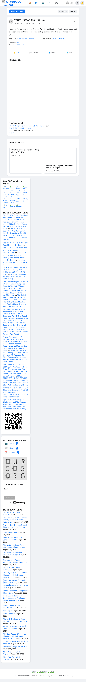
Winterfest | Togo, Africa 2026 (15, 647)
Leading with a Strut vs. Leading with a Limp (15, 262)
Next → (72, 11)
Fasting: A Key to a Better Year (15, 247)
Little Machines (9, 614)
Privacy (15, 676)
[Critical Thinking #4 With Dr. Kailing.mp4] (12, 188)
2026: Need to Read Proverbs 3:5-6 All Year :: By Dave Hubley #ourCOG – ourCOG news (15, 270)
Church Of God (58, 39)
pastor (23, 45)
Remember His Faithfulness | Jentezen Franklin (14, 627)
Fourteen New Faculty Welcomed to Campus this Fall (15, 561)
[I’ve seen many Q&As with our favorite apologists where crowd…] (19, 200)
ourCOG (17, 45)
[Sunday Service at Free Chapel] (19, 206)
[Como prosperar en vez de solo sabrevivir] (6, 200)
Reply (11, 133)
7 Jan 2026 (21, 252)
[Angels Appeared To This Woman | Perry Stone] (6, 194)
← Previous (63, 11)
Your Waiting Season (11, 532)
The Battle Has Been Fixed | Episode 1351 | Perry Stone (14, 546)
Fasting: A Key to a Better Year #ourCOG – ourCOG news (15, 244)
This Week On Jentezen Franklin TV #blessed (12, 554)
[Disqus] (43, 92)
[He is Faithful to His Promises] (6, 206)
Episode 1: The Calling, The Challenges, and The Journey (14, 407)
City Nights (7, 611)
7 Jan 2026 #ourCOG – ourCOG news (12, 251)
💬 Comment (33, 53)
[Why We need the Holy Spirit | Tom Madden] (19, 194)
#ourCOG (20, 42)
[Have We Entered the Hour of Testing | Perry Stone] (12, 194)
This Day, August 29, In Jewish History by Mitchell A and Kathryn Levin (15, 519)
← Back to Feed (17, 11)
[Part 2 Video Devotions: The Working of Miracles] (25, 200)
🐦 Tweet (70, 53)
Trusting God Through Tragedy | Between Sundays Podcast (15, 526)
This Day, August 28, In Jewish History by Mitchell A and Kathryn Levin (15, 575)
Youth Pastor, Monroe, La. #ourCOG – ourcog (27, 126)
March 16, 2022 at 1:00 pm (20, 128)
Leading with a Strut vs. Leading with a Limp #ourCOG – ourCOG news (15, 257)
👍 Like (16, 53)
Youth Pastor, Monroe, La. (27, 39)
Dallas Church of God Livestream (11, 607)
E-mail (6, 489)
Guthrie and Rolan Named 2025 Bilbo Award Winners (15, 395)
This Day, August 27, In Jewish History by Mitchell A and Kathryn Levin (15, 636)
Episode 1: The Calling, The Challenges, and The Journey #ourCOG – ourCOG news (14, 402)
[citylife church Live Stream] (12, 206)
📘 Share (52, 53)
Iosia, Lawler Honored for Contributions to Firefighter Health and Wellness (14, 598)
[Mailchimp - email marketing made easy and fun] (15, 504)
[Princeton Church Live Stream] (12, 200)
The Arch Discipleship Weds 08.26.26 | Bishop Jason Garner (15, 620)
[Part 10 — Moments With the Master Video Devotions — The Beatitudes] (25, 194)
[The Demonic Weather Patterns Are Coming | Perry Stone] (6, 188)
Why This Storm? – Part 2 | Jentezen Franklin (13, 539)
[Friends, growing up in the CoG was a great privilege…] (19, 188)
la (13, 45)
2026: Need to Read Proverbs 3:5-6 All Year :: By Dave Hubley (14, 276)
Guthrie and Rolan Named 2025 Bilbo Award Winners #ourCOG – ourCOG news (15, 390)
